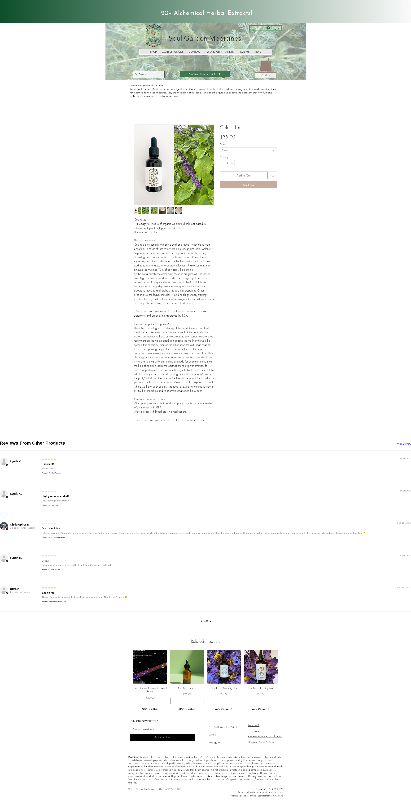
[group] (205, 677)
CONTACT (214, 735)
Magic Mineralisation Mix (57, 601)
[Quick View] (150, 667)
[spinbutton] (227, 163)
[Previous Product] (129, 666)
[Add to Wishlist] (273, 175)
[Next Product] (282, 666)
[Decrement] (222, 163)
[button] (266, 63)
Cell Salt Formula (54, 473)
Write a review (404, 444)
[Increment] (232, 163)
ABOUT (213, 727)
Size (223, 144)
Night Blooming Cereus (57, 537)
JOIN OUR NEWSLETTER (143, 713)
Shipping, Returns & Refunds (262, 734)
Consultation (53, 505)
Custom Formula (54, 569)
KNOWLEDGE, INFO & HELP (224, 719)
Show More (205, 621)
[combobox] (248, 150)
